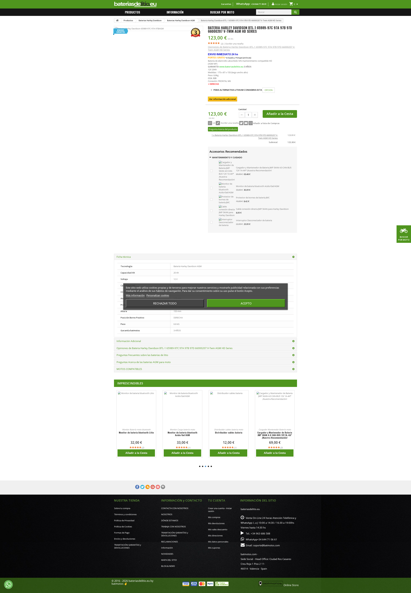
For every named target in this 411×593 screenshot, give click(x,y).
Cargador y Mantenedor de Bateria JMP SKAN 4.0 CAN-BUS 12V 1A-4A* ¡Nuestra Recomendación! (263, 169)
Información (167, 547)
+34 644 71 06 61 (259, 4)
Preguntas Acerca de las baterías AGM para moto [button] (144, 362)
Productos (132, 12)
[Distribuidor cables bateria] (182, 410)
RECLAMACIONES (169, 541)
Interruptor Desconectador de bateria (254, 220)
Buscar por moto (222, 12)
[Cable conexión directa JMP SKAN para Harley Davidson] (227, 210)
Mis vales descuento (217, 529)
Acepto (246, 303)
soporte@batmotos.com (266, 545)
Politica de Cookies (123, 526)
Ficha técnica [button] (124, 256)
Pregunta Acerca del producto (223, 129)
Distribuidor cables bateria (182, 432)
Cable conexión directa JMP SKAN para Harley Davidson (262, 209)
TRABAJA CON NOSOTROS (173, 526)
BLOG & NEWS (168, 566)
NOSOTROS (166, 514)
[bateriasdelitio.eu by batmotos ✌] (151, 4)
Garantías (226, 4)
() (214, 122)
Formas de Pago (122, 532)
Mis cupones (214, 547)
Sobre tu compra (122, 508)
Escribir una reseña (234, 43)
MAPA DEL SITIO (169, 559)
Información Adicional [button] (129, 341)
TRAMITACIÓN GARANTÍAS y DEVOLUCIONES (127, 546)
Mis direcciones (215, 535)
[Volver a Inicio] (117, 20)
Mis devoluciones (216, 523)
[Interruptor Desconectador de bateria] (227, 222)
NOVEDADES (167, 553)
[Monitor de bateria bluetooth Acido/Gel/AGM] (227, 187)
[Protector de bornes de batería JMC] (227, 199)
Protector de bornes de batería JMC (253, 197)
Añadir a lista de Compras (266, 123)
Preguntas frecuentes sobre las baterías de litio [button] (142, 355)
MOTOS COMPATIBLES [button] (129, 369)
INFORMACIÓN (175, 12)
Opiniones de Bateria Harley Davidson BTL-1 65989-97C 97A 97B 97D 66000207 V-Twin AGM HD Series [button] (174, 348)
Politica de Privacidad (124, 520)
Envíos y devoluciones (124, 538)
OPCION (269, 90)
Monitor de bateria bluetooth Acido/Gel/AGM (257, 186)
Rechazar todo (165, 303)
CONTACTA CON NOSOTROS (174, 508)
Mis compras (214, 517)
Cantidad (242, 109)
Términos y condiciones (125, 514)
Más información (135, 295)
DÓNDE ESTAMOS (169, 520)
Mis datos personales (218, 541)
